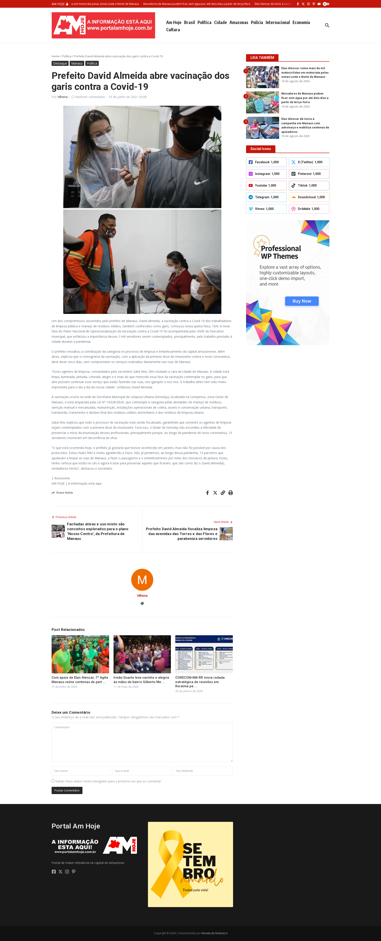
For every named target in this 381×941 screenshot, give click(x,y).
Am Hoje (173, 22)
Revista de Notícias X (215, 933)
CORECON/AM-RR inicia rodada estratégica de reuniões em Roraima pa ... (200, 682)
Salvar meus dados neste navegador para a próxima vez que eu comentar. (108, 781)
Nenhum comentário (90, 97)
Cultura (173, 29)
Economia (301, 22)
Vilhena (63, 97)
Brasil (189, 22)
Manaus (77, 63)
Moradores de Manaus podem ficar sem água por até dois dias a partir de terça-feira (305, 98)
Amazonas (239, 22)
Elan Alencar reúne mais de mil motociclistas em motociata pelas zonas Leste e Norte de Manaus (305, 72)
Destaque (60, 63)
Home (56, 56)
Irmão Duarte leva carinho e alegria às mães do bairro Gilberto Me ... (141, 680)
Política (204, 22)
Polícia (257, 22)
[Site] (142, 604)
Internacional (278, 22)
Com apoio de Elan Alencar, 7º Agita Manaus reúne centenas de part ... (80, 680)
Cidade (220, 22)
